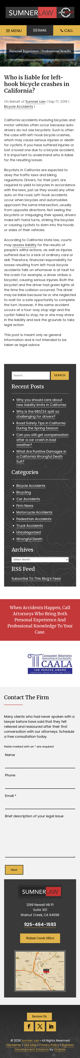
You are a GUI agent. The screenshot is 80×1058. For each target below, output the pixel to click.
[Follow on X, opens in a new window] (40, 1026)
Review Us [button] (39, 1016)
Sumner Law (35, 101)
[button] (13, 30)
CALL (68, 30)
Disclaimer (14, 1045)
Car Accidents (28, 499)
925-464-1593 (40, 924)
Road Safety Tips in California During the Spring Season (40, 425)
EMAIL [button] (42, 30)
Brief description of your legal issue (34, 816)
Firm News (24, 505)
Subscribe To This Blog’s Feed (36, 578)
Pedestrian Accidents (34, 519)
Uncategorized (28, 532)
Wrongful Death (29, 539)
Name (10, 755)
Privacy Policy (49, 1045)
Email (10, 795)
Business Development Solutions (44, 1047)
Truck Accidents (29, 525)
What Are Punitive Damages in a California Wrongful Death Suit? (41, 456)
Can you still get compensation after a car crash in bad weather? (42, 439)
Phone (10, 775)
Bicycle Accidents (18, 106)
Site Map (30, 1045)
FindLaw (59, 1049)
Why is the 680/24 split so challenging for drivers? (37, 414)
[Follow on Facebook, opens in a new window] (29, 1026)
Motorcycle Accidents (34, 512)
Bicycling (23, 492)
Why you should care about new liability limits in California (41, 402)
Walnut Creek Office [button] (40, 938)
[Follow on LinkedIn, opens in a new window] (51, 1026)
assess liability (24, 245)
